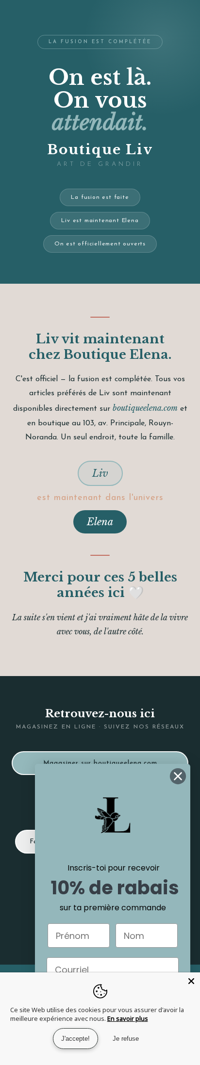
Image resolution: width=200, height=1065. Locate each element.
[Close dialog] (177, 776)
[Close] (191, 981)
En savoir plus (127, 1018)
